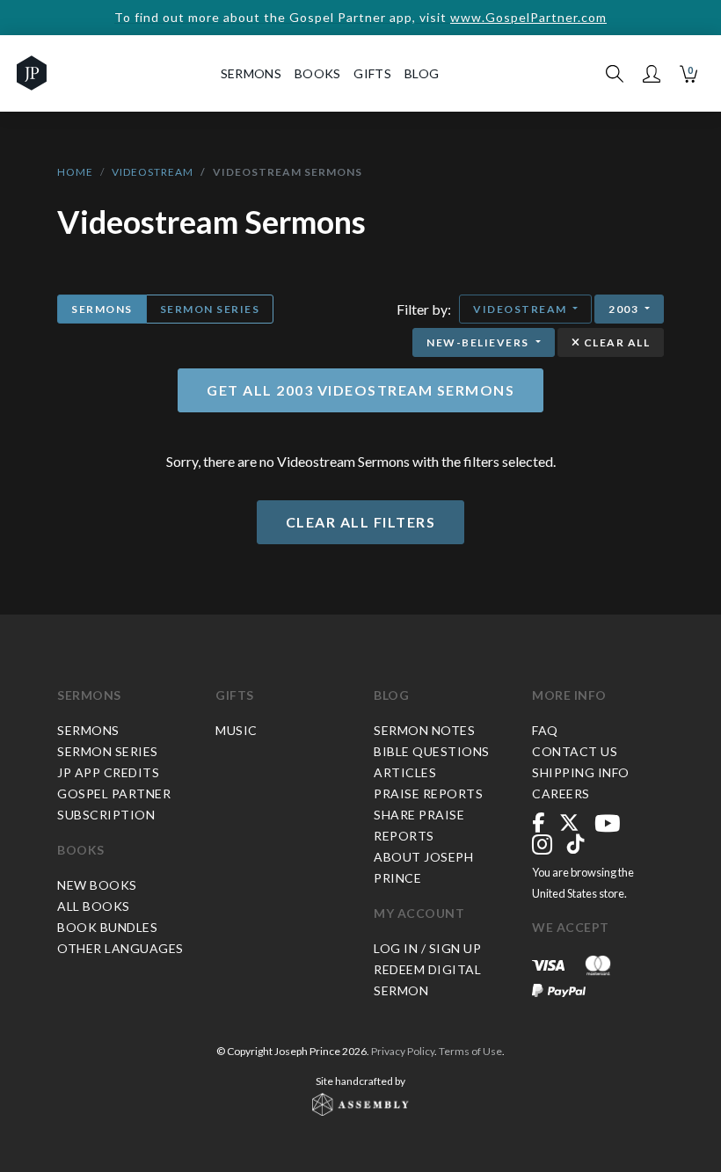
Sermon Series (210, 309)
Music (236, 730)
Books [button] (318, 73)
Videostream (152, 171)
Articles (405, 772)
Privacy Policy (402, 1051)
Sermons (102, 309)
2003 (625, 309)
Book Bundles (107, 927)
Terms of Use (470, 1051)
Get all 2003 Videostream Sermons (360, 390)
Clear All (615, 342)
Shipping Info (581, 772)
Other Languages (120, 948)
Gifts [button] (372, 73)
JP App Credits (108, 772)
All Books (93, 906)
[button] (651, 74)
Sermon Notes (424, 730)
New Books (97, 884)
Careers (561, 793)
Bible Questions (432, 751)
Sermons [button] (251, 73)
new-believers (479, 342)
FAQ (545, 730)
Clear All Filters (361, 521)
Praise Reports (428, 793)
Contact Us (574, 751)
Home (75, 171)
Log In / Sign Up (427, 948)
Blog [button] (421, 73)
